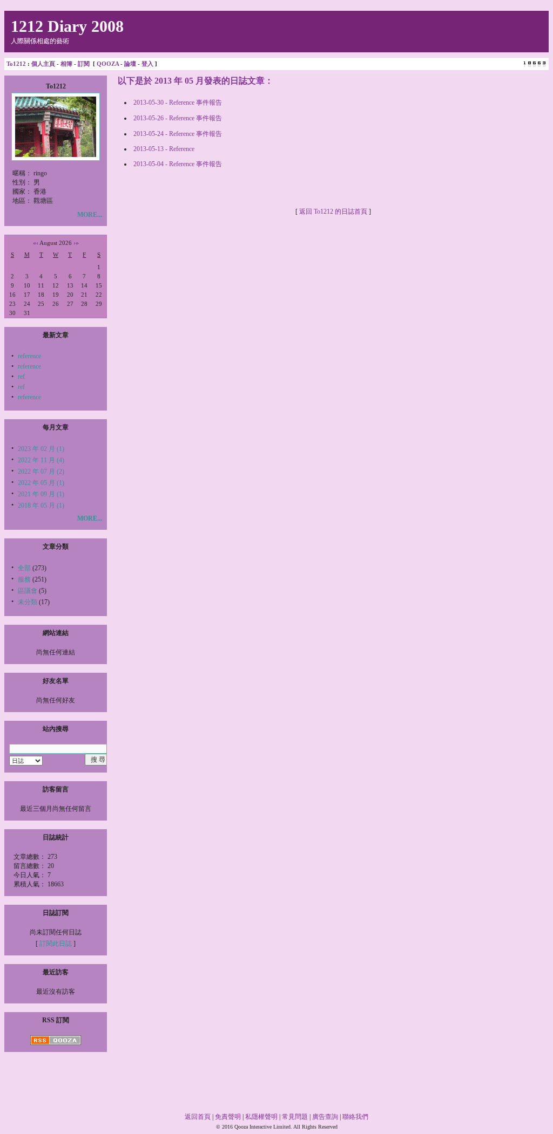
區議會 (27, 591)
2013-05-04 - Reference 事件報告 (177, 164)
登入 (147, 63)
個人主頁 (43, 63)
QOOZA (108, 63)
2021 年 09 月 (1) (41, 494)
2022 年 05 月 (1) (41, 483)
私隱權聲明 (261, 1117)
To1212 (16, 63)
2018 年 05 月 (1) (41, 505)
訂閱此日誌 (55, 943)
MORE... (89, 214)
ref (21, 376)
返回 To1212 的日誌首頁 (333, 211)
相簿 (66, 63)
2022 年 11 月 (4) (41, 460)
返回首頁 (198, 1117)
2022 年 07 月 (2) (41, 471)
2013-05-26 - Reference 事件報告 (177, 118)
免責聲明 (228, 1117)
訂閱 (84, 63)
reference (29, 356)
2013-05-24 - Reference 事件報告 (177, 134)
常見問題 (295, 1117)
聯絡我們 (355, 1117)
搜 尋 (98, 759)
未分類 (27, 602)
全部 (24, 568)
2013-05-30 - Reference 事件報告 (177, 102)
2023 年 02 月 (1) (41, 449)
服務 (24, 579)
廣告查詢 (325, 1117)
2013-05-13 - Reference (163, 149)
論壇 (130, 63)
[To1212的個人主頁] (55, 155)
